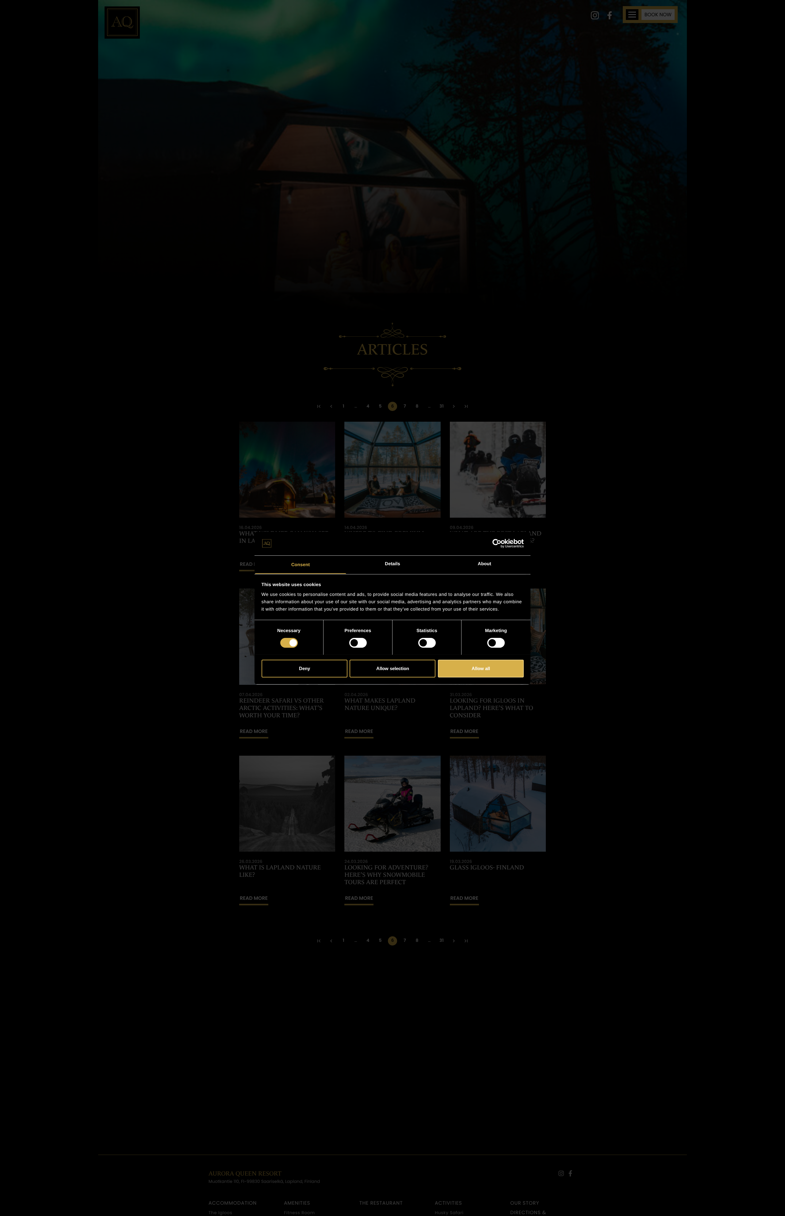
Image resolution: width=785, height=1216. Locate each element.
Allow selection (392, 668)
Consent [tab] (300, 564)
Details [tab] (392, 563)
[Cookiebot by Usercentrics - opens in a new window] (497, 543)
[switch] (358, 643)
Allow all (481, 668)
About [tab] (484, 563)
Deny (304, 668)
